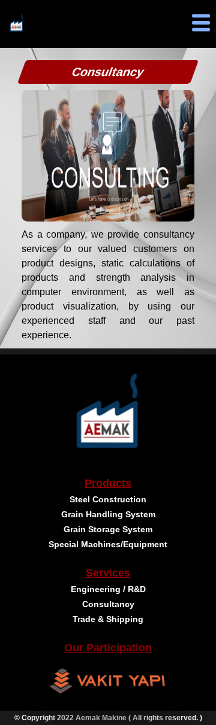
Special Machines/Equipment (108, 544)
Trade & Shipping (108, 619)
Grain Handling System (108, 514)
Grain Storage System (108, 529)
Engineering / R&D (108, 589)
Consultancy (108, 604)
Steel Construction (108, 499)
